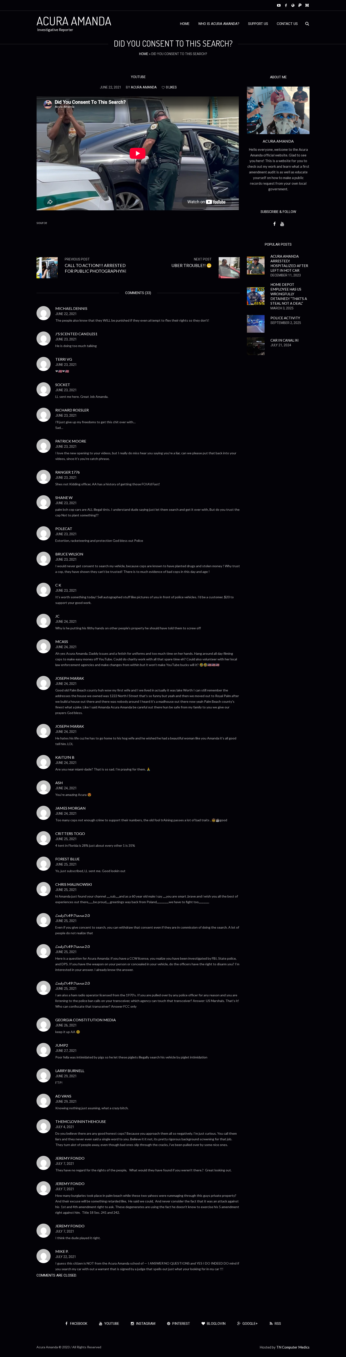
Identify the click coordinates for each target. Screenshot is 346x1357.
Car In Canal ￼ (284, 340)
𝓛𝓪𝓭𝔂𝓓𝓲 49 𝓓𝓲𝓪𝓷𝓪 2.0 (72, 915)
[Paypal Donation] (300, 5)
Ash (59, 782)
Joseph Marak (69, 678)
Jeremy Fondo (69, 1158)
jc (57, 616)
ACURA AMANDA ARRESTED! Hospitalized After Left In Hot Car (289, 263)
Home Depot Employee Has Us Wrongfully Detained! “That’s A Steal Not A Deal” (288, 293)
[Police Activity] (256, 323)
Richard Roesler (72, 410)
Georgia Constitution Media (85, 1020)
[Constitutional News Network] (293, 5)
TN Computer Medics (293, 1347)
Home (143, 54)
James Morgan (70, 808)
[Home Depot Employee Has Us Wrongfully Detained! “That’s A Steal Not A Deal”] (256, 295)
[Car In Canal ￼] (256, 345)
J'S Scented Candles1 (76, 333)
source (41, 222)
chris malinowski (73, 884)
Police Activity (285, 318)
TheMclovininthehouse (80, 1121)
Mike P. (61, 1251)
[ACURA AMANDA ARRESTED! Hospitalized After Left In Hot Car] (256, 265)
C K (58, 585)
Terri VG (63, 359)
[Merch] (307, 5)
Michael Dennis (71, 308)
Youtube (138, 77)
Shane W (63, 497)
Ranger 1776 (67, 472)
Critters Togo (70, 833)
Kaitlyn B (64, 757)
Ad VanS (63, 1096)
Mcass (61, 641)
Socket (62, 384)
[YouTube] (279, 5)
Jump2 (61, 1045)
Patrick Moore (70, 441)
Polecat (63, 528)
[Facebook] (286, 5)
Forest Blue (67, 859)
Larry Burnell (69, 1070)
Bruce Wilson (69, 554)
